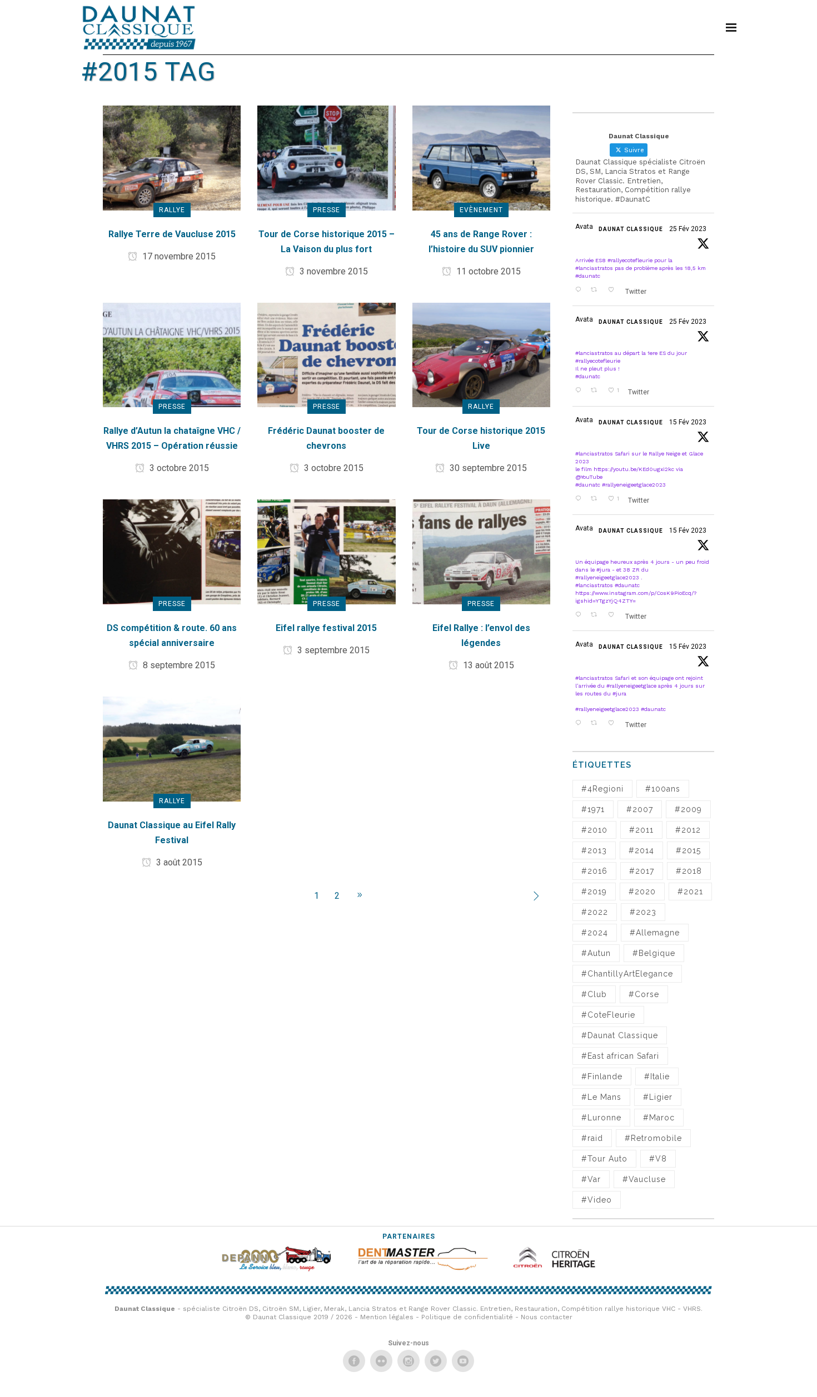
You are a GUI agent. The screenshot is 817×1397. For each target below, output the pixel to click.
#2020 (642, 891)
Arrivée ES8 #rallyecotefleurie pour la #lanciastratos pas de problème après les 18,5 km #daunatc (640, 268)
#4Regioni (602, 788)
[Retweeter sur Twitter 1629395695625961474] (596, 390)
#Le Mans (601, 1097)
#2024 (594, 932)
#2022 (594, 912)
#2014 (641, 850)
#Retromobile (653, 1138)
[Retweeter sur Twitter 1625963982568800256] (596, 498)
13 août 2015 (487, 665)
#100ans (662, 788)
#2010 (594, 829)
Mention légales (387, 1317)
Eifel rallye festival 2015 (326, 628)
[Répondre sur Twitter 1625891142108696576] (580, 723)
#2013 (594, 850)
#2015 (688, 850)
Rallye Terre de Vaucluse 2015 (172, 234)
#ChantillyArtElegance (627, 973)
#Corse (644, 994)
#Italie (657, 1076)
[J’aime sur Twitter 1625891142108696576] (613, 723)
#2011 (641, 829)
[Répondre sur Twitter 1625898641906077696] (580, 614)
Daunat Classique (631, 229)
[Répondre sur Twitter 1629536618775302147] (580, 290)
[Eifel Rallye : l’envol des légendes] (481, 551)
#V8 (658, 1158)
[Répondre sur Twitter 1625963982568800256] (580, 498)
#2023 (643, 912)
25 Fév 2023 (687, 229)
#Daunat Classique (619, 1035)
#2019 (594, 891)
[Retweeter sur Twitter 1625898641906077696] (596, 614)
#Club (594, 994)
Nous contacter (546, 1317)
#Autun (596, 953)
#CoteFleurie (608, 1014)
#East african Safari (620, 1055)
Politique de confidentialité (467, 1317)
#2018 (689, 871)
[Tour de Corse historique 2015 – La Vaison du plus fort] (326, 157)
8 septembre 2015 (178, 665)
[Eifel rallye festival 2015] (326, 551)
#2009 (688, 809)
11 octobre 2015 (487, 271)
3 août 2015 (178, 862)
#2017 (641, 871)
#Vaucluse (644, 1179)
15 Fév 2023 (687, 422)
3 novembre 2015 (332, 271)
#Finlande (601, 1076)
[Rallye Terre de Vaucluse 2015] (172, 157)
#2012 (688, 829)
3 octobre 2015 (178, 468)
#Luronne (601, 1117)
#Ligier (657, 1097)
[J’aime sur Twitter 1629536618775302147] (613, 290)
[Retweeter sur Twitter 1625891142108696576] (596, 723)
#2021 (690, 891)
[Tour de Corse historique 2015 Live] (481, 354)
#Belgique (653, 953)
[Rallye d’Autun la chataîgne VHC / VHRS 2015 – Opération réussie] (172, 354)
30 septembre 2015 (487, 468)
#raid (592, 1138)
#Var (591, 1179)
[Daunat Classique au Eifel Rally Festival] (172, 748)
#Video (596, 1199)
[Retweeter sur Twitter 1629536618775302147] (596, 290)
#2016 (594, 871)
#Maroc (659, 1117)
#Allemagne (655, 932)
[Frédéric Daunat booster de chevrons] (326, 354)
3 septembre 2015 (332, 650)
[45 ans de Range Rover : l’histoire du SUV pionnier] (481, 157)
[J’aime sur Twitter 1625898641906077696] (613, 614)
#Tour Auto (604, 1158)
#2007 (639, 809)
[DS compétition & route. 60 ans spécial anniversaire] (172, 551)
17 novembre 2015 (178, 256)
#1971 (593, 809)
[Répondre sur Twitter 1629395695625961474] (580, 390)
